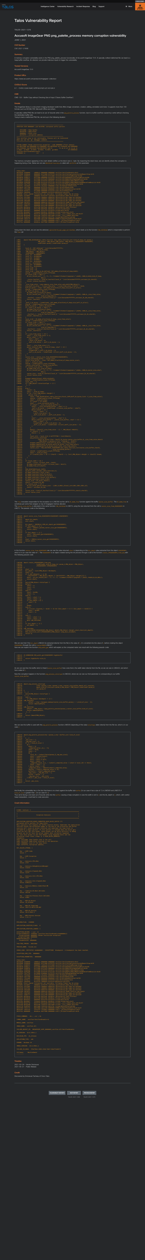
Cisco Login (139, 1)
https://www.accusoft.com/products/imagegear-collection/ (35, 79)
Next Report (74, 1093)
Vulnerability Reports (57, 1093)
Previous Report (89, 1093)
